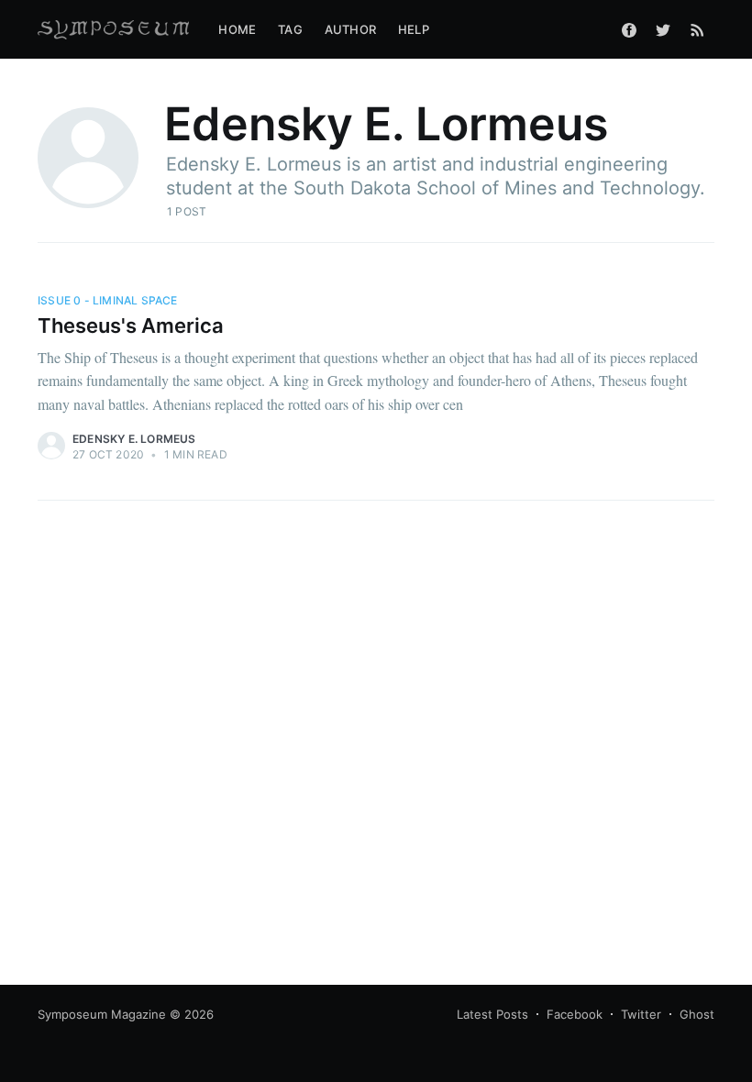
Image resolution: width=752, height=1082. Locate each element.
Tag (290, 29)
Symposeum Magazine (102, 1014)
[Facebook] (629, 29)
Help (413, 29)
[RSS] (697, 29)
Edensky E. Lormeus (134, 439)
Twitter (641, 1014)
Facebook (575, 1014)
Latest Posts (492, 1014)
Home (237, 29)
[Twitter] (663, 29)
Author (350, 29)
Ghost (697, 1014)
